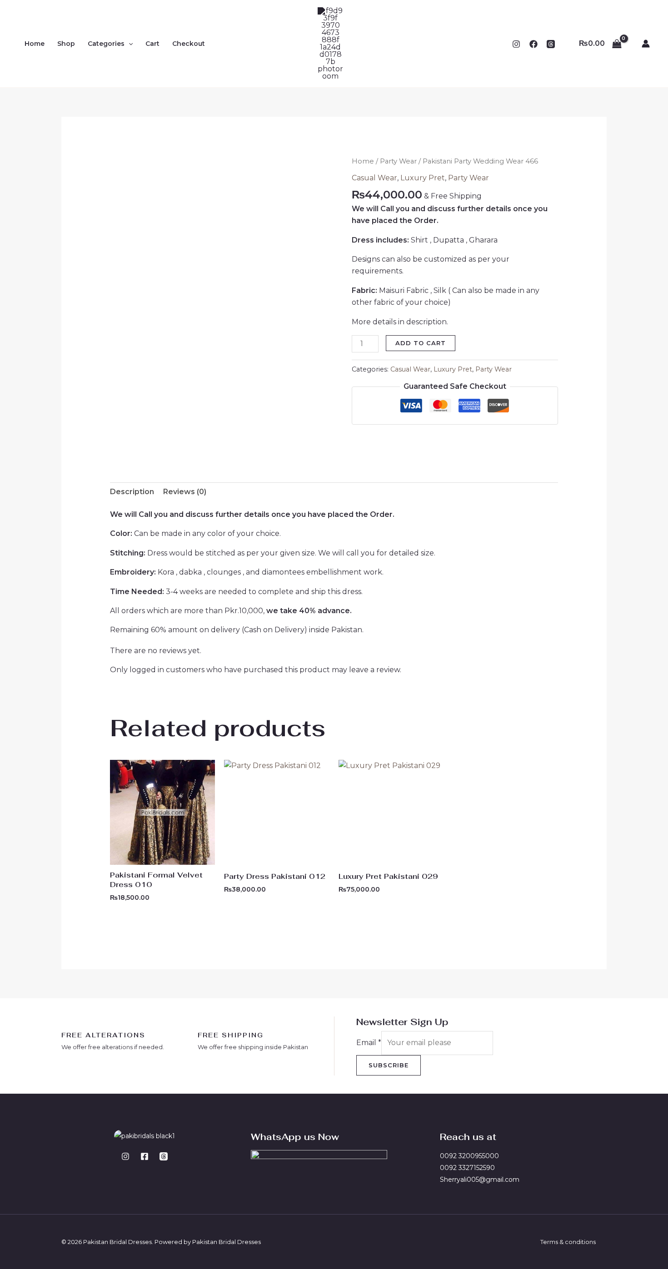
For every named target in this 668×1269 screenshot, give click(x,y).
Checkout (188, 44)
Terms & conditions (568, 1241)
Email (368, 1042)
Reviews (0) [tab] (184, 491)
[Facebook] (533, 44)
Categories (106, 44)
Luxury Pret (422, 177)
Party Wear (398, 161)
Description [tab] (132, 491)
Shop (66, 44)
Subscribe (389, 1065)
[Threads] (164, 1156)
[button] (129, 43)
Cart (152, 44)
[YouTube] (551, 44)
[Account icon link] (646, 44)
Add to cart (420, 343)
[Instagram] (516, 44)
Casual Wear (374, 177)
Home (35, 44)
